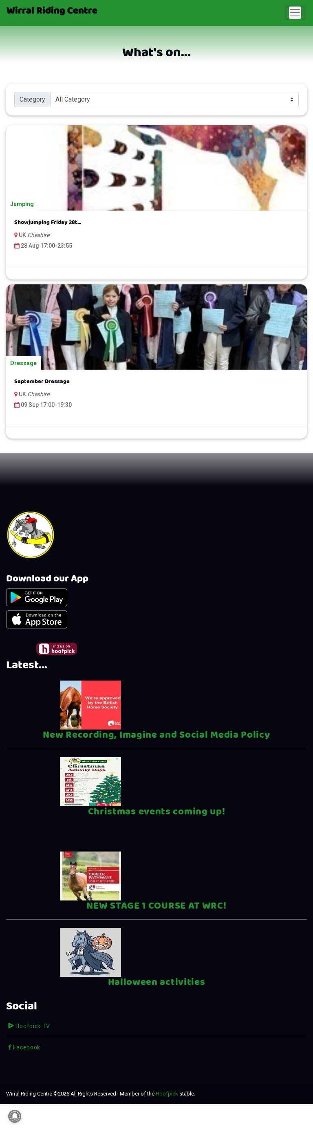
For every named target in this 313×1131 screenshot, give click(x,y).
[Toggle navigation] (295, 12)
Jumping (22, 204)
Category (32, 99)
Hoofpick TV (32, 1026)
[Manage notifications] (14, 1116)
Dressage (23, 363)
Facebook (26, 1047)
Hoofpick (167, 1094)
